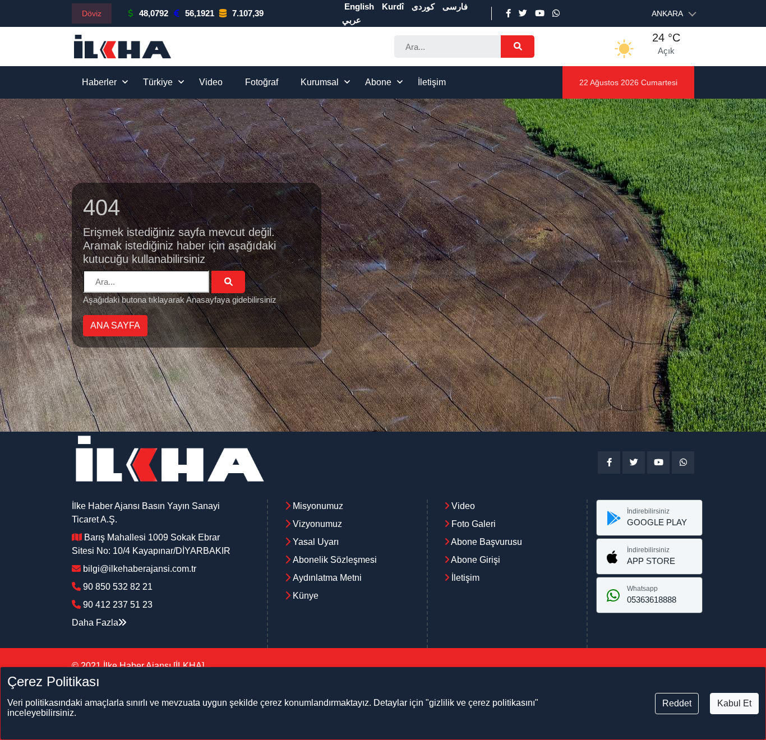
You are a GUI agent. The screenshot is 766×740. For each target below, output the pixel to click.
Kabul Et (734, 703)
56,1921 (199, 13)
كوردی (423, 6)
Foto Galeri (472, 524)
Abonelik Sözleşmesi (335, 560)
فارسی (455, 6)
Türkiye (158, 82)
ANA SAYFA (115, 325)
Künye (306, 595)
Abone (378, 82)
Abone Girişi (474, 560)
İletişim (432, 82)
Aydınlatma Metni (327, 577)
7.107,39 (248, 13)
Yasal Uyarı (316, 542)
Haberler (99, 82)
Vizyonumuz (317, 524)
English (359, 6)
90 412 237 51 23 (118, 604)
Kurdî (393, 6)
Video (211, 82)
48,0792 (153, 13)
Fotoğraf (261, 82)
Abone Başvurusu (485, 542)
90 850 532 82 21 (118, 586)
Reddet (676, 703)
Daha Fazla (95, 622)
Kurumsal (320, 82)
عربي (351, 20)
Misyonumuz (318, 506)
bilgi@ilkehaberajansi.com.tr (139, 569)
